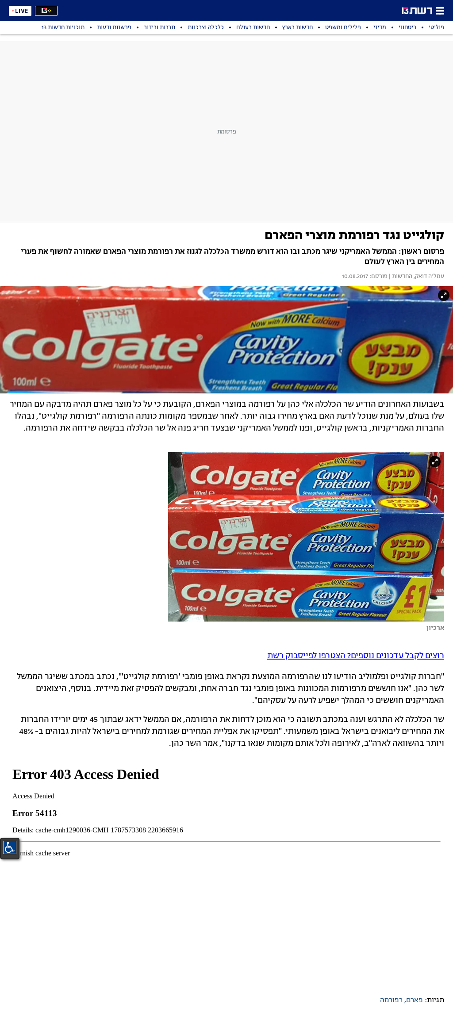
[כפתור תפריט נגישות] (9, 847)
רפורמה (391, 1000)
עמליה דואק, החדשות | (416, 276)
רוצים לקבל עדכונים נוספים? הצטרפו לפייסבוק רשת (355, 656)
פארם (414, 1000)
